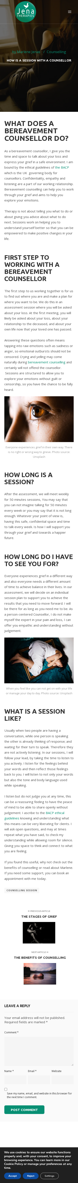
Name (9, 1071)
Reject (30, 1176)
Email (32, 1071)
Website (57, 1071)
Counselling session (21, 890)
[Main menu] (70, 12)
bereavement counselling (46, 362)
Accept (12, 1176)
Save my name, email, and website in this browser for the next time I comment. (39, 1095)
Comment (11, 1032)
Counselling (56, 51)
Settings (49, 1176)
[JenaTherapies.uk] (26, 12)
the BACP (62, 167)
